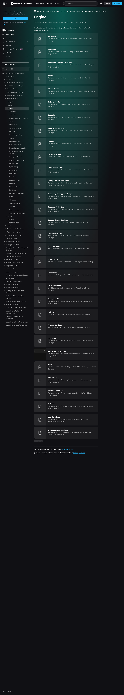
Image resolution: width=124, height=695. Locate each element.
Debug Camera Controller (17, 148)
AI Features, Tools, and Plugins (16, 253)
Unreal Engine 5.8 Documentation (13, 73)
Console (12, 131)
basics (40, 441)
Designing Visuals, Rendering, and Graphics (17, 249)
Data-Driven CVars (15, 145)
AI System (12, 111)
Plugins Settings (13, 222)
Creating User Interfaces (14, 281)
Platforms (11, 219)
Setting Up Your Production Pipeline (15, 292)
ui (35, 441)
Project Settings (12, 98)
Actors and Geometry (14, 232)
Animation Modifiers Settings (18, 118)
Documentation (49, 11)
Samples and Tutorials (13, 304)
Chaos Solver (13, 125)
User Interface (14, 210)
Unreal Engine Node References (16, 325)
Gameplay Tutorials (12, 259)
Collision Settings (15, 128)
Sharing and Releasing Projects (16, 301)
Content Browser (12, 89)
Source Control (12, 238)
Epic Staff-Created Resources (16, 308)
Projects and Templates (15, 95)
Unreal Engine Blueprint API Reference (14, 317)
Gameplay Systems (12, 269)
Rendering (12, 190)
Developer (40, 11)
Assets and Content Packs (15, 229)
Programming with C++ (13, 266)
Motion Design (10, 278)
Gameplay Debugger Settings (16, 152)
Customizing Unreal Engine (15, 92)
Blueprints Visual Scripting (14, 262)
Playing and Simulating (14, 235)
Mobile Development (12, 272)
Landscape (12, 173)
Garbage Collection (15, 157)
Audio (11, 121)
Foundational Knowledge (15, 86)
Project (10, 102)
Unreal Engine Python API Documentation (14, 312)
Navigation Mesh (14, 180)
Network (12, 183)
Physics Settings (14, 187)
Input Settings (14, 167)
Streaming (12, 200)
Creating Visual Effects (13, 256)
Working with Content (13, 241)
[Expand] (4, 76)
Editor (10, 216)
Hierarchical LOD (14, 163)
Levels (9, 226)
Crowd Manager (14, 141)
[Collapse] (4, 82)
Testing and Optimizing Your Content (15, 297)
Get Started (10, 79)
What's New (10, 76)
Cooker (11, 138)
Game (10, 105)
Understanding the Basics (14, 82)
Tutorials (12, 206)
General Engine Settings (17, 160)
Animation (12, 115)
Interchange (13, 170)
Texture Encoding (15, 203)
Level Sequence (14, 177)
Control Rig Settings (16, 135)
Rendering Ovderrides (16, 193)
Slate (11, 196)
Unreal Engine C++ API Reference (17, 322)
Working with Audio (12, 284)
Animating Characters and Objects (17, 275)
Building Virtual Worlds (13, 245)
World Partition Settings (17, 213)
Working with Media (12, 287)
